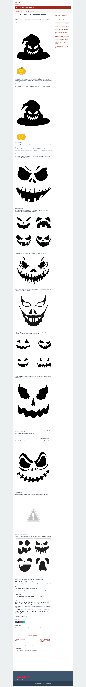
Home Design (20, 645)
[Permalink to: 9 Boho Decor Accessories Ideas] (20, 633)
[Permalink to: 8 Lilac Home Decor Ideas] (33, 631)
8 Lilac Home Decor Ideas (32, 635)
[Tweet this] (18, 622)
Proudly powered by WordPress (39, 683)
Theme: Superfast (49, 683)
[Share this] (16, 622)
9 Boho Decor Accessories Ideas (20, 640)
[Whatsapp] (24, 622)
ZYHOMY (18, 3)
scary (37, 645)
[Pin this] (20, 622)
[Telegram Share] (22, 622)
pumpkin (33, 645)
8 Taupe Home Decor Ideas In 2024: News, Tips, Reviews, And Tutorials (45, 640)
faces (28, 645)
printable (30, 645)
